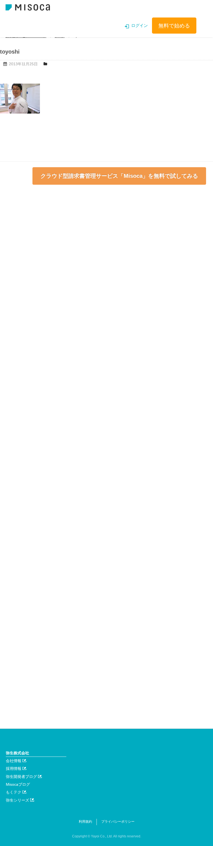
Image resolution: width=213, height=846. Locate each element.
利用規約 (85, 822)
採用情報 (14, 768)
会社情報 (14, 761)
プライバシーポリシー (118, 822)
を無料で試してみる (119, 176)
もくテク (14, 792)
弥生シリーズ (18, 800)
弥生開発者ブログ (22, 776)
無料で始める (174, 26)
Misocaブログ (18, 784)
